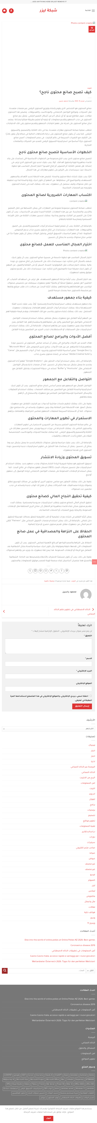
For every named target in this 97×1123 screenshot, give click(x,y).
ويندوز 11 (91, 923)
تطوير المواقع (88, 1059)
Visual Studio (17, 1084)
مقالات (92, 907)
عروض (92, 859)
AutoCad (83, 1075)
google (16, 1075)
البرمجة (91, 1037)
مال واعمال (89, 902)
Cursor (30, 1075)
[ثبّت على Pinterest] (40, 571)
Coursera (39, 1075)
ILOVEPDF (8, 1075)
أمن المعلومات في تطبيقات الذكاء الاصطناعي (73, 951)
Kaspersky (79, 1080)
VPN (8, 1084)
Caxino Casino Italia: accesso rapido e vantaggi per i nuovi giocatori (62, 956)
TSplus (34, 1084)
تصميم (91, 815)
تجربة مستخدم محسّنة (69, 1093)
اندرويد (92, 794)
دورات (92, 837)
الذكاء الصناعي (88, 772)
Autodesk (74, 1075)
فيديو (92, 875)
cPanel (92, 745)
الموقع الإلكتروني (84, 683)
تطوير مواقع (89, 821)
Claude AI (49, 1075)
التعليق (88, 636)
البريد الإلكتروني (84, 671)
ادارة (93, 762)
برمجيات (91, 810)
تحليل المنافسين (18, 1093)
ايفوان (92, 799)
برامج (92, 805)
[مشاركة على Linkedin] (35, 571)
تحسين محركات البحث (36, 1093)
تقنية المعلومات (87, 826)
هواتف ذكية (89, 912)
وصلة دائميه (49, 581)
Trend (41, 1084)
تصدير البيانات (88, 1098)
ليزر (93, 886)
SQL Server (50, 1084)
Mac (62, 1080)
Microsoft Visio (22, 1080)
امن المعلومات (88, 783)
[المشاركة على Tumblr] (30, 571)
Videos (26, 1084)
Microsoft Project (37, 1080)
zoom (57, 1089)
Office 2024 (79, 1084)
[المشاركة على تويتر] (51, 571)
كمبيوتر (91, 880)
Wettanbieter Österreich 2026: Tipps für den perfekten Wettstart (63, 962)
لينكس (91, 891)
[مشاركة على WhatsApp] (66, 571)
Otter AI (69, 1084)
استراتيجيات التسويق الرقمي (31, 1089)
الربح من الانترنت (87, 778)
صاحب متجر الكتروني (85, 848)
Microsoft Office (52, 1080)
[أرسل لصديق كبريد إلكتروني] (45, 571)
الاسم (88, 659)
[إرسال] (5, 971)
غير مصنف (90, 864)
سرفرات (91, 842)
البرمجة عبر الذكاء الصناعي (83, 767)
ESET (24, 1075)
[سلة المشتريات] (4, 10)
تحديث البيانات (52, 1093)
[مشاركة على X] (56, 571)
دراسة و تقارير (88, 832)
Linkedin (70, 1080)
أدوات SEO (48, 1089)
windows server (67, 1089)
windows (90, 1089)
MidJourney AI (8, 1080)
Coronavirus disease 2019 (83, 945)
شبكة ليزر (48, 11)
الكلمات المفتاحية (87, 1093)
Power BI (60, 1084)
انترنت (89, 88)
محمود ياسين (63, 101)
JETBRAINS (90, 1080)
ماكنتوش (90, 896)
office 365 (90, 1084)
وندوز (92, 918)
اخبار (93, 751)
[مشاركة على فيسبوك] (61, 571)
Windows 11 (80, 1089)
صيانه (92, 853)
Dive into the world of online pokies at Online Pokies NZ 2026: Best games (60, 940)
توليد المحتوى (53, 1098)
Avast (66, 1075)
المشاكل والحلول (87, 1048)
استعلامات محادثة (11, 1089)
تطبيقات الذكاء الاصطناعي (71, 1098)
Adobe (91, 1075)
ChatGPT (58, 1075)
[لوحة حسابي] (11, 10)
